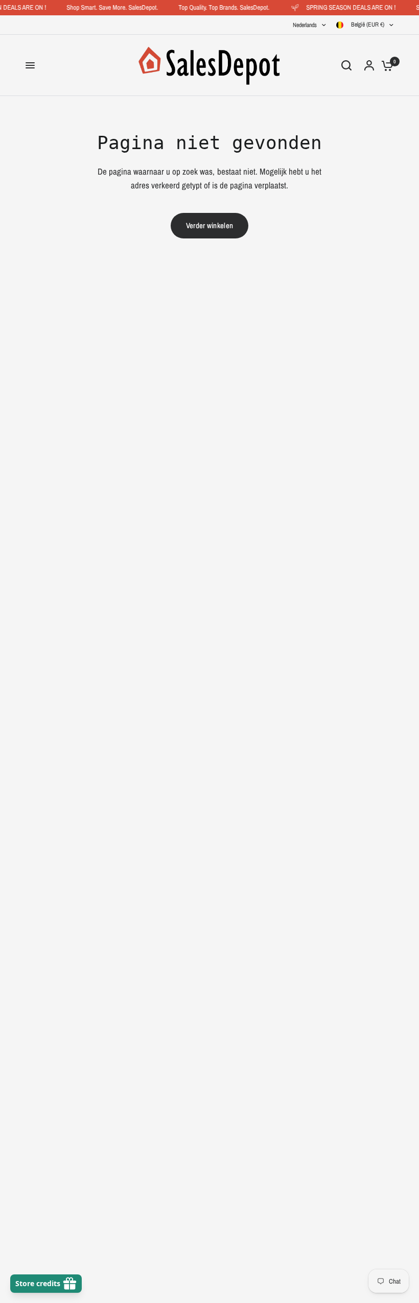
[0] (384, 65)
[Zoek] (346, 65)
